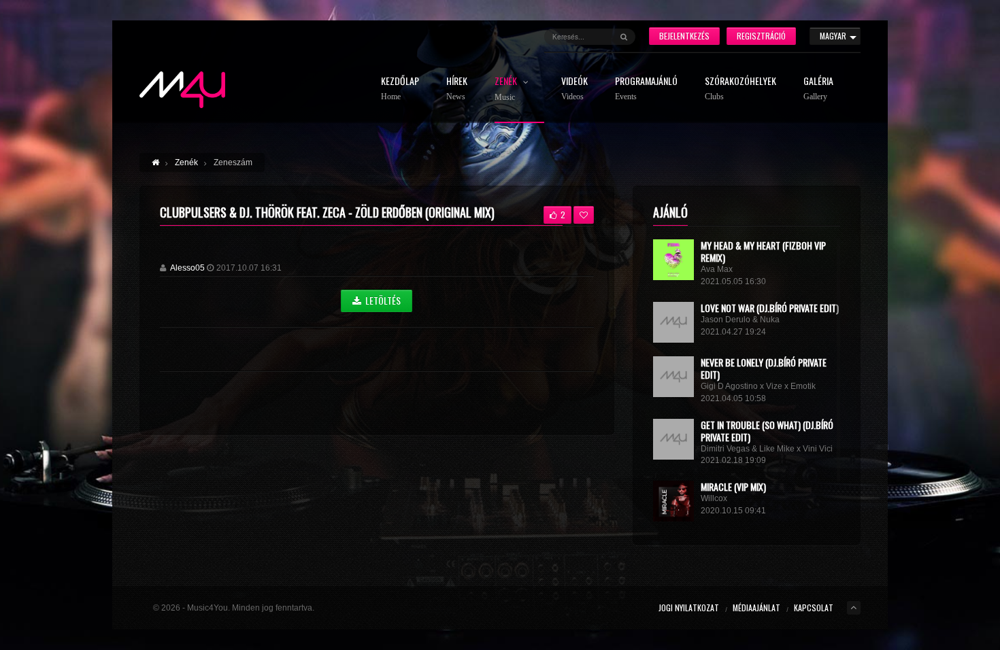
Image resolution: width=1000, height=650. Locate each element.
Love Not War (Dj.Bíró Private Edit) (770, 308)
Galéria (818, 88)
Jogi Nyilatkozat (689, 607)
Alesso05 (187, 268)
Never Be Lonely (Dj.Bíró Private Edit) (764, 368)
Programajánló (646, 88)
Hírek (456, 88)
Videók (574, 88)
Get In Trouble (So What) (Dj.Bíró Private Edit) (767, 430)
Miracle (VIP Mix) (733, 486)
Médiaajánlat (756, 607)
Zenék (507, 89)
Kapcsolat (813, 607)
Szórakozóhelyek (740, 88)
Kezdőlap (400, 88)
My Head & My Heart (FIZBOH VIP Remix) (763, 251)
